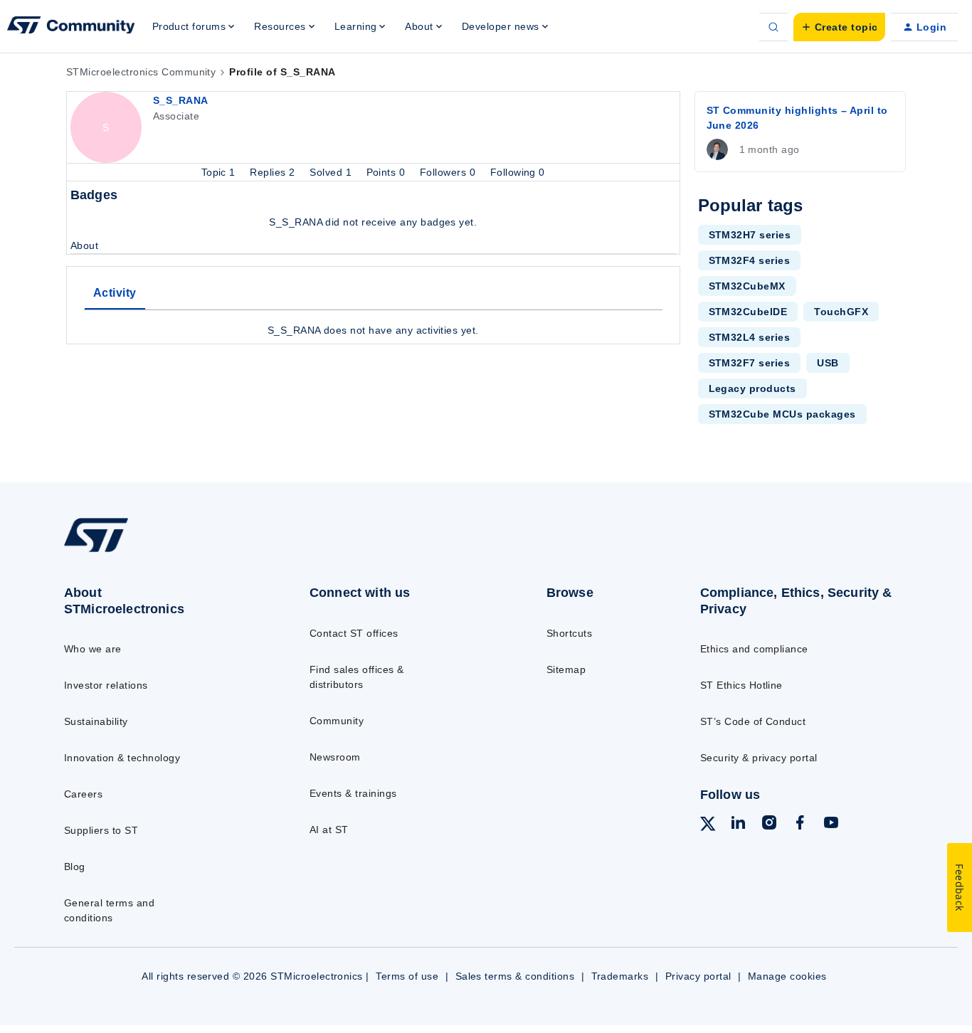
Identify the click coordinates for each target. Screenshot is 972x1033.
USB (827, 363)
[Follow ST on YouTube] (831, 824)
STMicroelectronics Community (141, 72)
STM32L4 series (750, 337)
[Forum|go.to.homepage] (71, 27)
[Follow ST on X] (708, 826)
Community (337, 720)
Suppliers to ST (101, 830)
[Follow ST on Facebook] (799, 824)
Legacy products (752, 388)
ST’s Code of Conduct (753, 721)
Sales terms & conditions (515, 976)
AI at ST (329, 829)
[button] (839, 27)
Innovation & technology (122, 757)
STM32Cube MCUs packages (782, 414)
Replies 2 (274, 172)
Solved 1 (332, 172)
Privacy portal (698, 976)
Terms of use (407, 976)
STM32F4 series (750, 260)
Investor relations (106, 685)
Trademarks (620, 976)
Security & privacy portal (759, 757)
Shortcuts (569, 633)
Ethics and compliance (754, 649)
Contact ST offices (354, 633)
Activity (115, 293)
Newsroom (335, 757)
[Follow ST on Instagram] (769, 824)
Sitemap (566, 669)
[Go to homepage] (159, 551)
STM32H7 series (750, 234)
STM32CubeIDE (748, 311)
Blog (74, 866)
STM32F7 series (750, 363)
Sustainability (96, 721)
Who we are (93, 649)
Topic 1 (220, 172)
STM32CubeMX (747, 286)
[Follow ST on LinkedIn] (737, 824)
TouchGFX (841, 311)
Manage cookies (787, 976)
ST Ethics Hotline (741, 685)
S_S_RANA (180, 100)
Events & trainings (353, 793)
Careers (83, 794)
